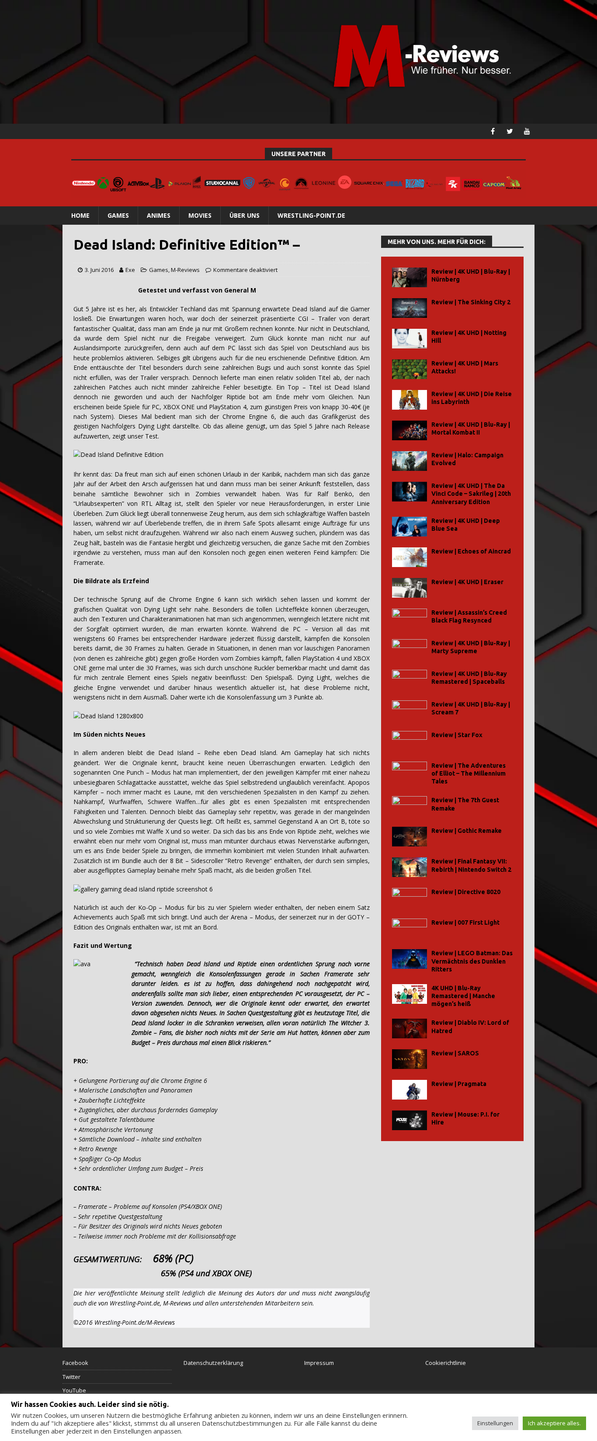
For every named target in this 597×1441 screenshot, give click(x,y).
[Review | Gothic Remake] (409, 836)
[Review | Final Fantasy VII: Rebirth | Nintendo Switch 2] (409, 867)
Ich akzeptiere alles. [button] (554, 1423)
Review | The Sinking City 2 (470, 302)
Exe (130, 270)
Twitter (71, 1377)
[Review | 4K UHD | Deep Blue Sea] (409, 526)
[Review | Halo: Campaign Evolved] (409, 461)
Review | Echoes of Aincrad (471, 551)
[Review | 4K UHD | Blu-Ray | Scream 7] (409, 710)
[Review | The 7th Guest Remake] (409, 806)
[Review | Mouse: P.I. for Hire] (409, 1120)
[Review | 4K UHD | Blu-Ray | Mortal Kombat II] (409, 430)
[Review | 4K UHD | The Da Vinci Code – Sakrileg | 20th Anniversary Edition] (409, 491)
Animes (158, 215)
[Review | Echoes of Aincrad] (409, 557)
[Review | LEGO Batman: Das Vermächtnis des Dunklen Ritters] (409, 959)
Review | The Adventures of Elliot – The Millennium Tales (468, 773)
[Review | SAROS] (409, 1059)
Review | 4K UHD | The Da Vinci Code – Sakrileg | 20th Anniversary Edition (471, 493)
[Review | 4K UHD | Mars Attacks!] (409, 369)
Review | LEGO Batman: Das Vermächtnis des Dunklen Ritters (472, 961)
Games (118, 215)
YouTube (74, 1390)
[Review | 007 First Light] (409, 928)
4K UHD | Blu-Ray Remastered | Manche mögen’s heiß (463, 996)
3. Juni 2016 (99, 270)
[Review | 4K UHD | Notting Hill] (409, 338)
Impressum (319, 1363)
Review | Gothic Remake (466, 830)
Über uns (244, 215)
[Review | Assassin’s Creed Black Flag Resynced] (409, 618)
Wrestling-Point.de (311, 215)
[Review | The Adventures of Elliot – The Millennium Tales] (409, 771)
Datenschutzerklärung (213, 1363)
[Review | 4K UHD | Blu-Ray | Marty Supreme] (409, 649)
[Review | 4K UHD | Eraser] (409, 588)
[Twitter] (509, 131)
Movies (200, 215)
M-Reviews (185, 270)
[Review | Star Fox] (409, 741)
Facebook (75, 1363)
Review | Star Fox (456, 734)
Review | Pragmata (458, 1083)
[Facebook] (492, 131)
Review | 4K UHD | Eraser (467, 581)
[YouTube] (527, 131)
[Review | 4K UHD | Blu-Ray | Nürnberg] (409, 277)
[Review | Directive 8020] (409, 898)
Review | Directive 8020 (465, 891)
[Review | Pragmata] (409, 1090)
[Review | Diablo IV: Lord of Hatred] (409, 1028)
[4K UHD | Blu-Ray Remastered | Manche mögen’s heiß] (409, 994)
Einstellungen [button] (495, 1423)
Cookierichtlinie (445, 1363)
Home (80, 215)
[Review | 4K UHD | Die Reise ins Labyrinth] (409, 400)
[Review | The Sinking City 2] (409, 308)
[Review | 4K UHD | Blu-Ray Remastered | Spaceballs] (409, 679)
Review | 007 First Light (465, 922)
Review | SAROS (455, 1053)
